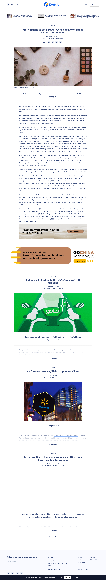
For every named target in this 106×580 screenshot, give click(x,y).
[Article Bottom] (53, 231)
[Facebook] (49, 42)
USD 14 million (33, 136)
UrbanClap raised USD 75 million (54, 214)
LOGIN (85, 4)
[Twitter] (53, 42)
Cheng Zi (56, 464)
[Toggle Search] (16, 4)
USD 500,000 (49, 181)
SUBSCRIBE (94, 4)
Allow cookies (68, 577)
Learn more (59, 577)
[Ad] (53, 256)
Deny (77, 577)
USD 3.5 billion (52, 121)
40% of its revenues (45, 209)
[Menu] (8, 4)
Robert (56, 375)
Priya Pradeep (56, 36)
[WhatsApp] (60, 42)
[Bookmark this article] (64, 38)
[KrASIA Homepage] (51, 4)
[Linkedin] (56, 42)
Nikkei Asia (56, 286)
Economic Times (80, 172)
